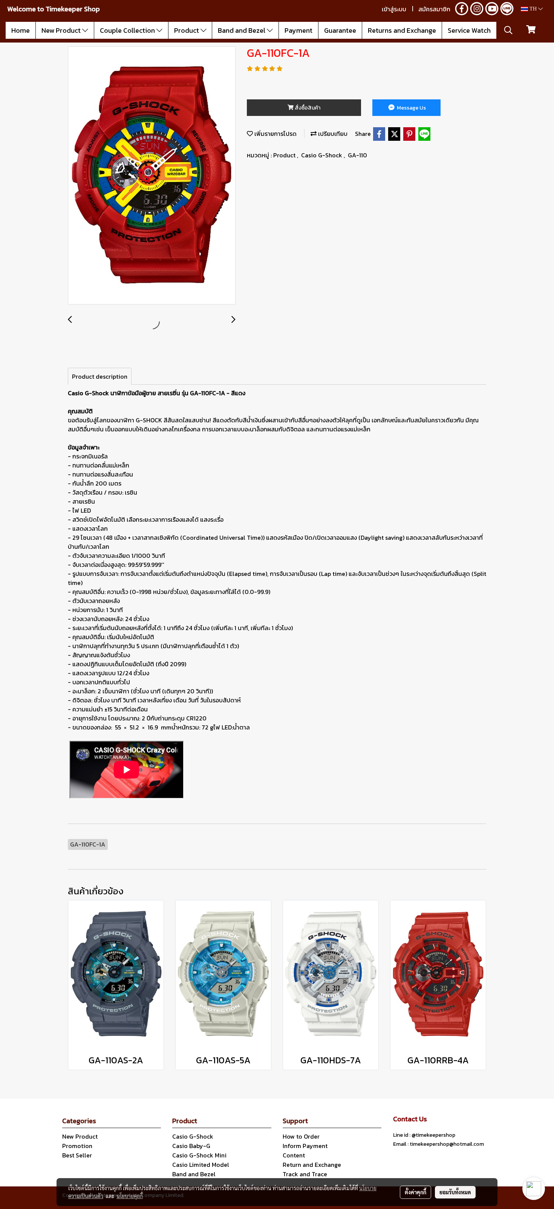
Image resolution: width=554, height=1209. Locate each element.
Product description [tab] (99, 376)
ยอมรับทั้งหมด (455, 1192)
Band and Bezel (242, 30)
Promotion (77, 1145)
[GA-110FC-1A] (151, 176)
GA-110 (357, 155)
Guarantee (340, 30)
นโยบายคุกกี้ (129, 1195)
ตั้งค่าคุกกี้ (415, 1192)
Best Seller (77, 1155)
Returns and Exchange (402, 30)
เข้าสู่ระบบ (394, 9)
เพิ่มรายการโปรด (275, 133)
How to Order (301, 1136)
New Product (61, 30)
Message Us (411, 108)
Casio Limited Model (200, 1164)
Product (187, 30)
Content (294, 1155)
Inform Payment (305, 1145)
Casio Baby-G (191, 1145)
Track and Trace (305, 1174)
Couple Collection (128, 30)
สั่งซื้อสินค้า (307, 108)
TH (533, 9)
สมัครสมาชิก (434, 9)
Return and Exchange (312, 1164)
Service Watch (469, 30)
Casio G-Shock (322, 155)
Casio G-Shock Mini (199, 1155)
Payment (298, 30)
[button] (508, 30)
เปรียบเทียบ (332, 133)
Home (20, 30)
